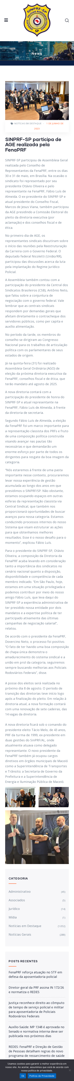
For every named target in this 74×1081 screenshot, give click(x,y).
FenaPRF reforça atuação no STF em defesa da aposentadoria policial (35, 974)
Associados (17, 900)
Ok (22, 1075)
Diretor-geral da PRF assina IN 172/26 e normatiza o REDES (36, 989)
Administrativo (20, 891)
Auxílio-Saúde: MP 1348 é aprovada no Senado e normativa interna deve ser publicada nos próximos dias (36, 1031)
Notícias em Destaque (27, 123)
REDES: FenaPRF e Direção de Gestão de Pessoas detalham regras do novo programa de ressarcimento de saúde (37, 1051)
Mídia (13, 917)
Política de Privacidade (41, 1075)
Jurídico (14, 909)
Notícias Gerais (20, 934)
